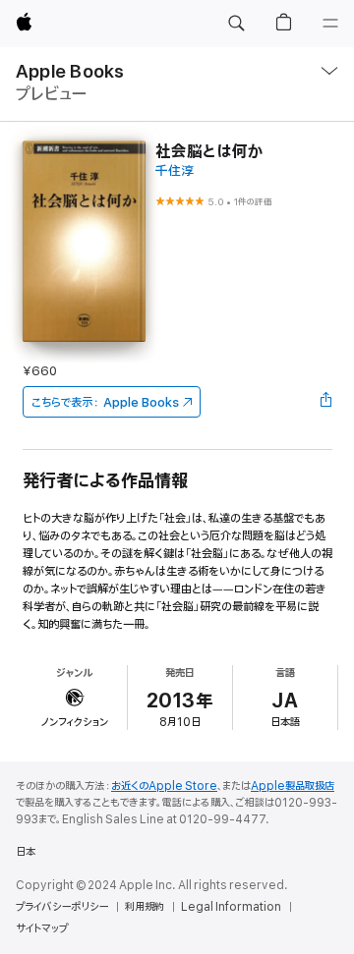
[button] (236, 23)
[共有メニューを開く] (325, 401)
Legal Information (231, 907)
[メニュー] (330, 23)
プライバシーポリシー (62, 907)
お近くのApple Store (164, 786)
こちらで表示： (105, 402)
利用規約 (144, 907)
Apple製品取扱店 (292, 786)
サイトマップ (42, 928)
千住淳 (174, 171)
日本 (25, 852)
